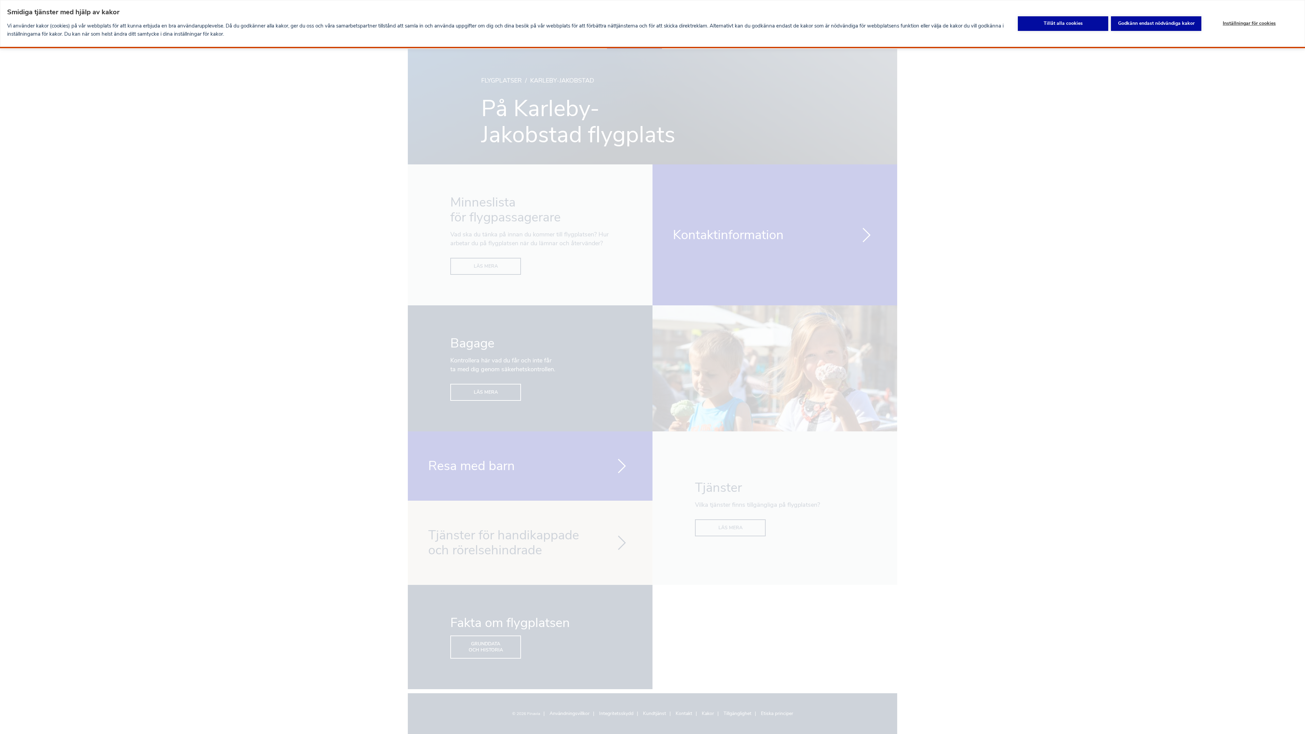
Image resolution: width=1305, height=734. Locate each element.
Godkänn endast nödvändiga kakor (1156, 23)
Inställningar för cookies (1249, 23)
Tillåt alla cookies (1063, 23)
